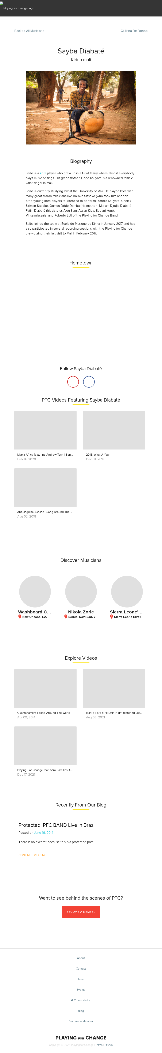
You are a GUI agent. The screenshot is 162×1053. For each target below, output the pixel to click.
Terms (99, 1045)
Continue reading (32, 855)
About (81, 958)
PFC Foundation (80, 1000)
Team (81, 979)
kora (43, 173)
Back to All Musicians (29, 31)
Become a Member (81, 911)
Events (81, 989)
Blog (81, 1010)
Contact (81, 968)
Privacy (108, 1045)
